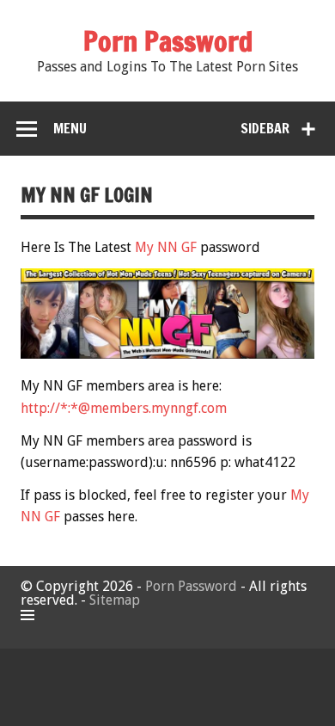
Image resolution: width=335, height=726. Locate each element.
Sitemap (114, 600)
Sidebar (265, 128)
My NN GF (166, 247)
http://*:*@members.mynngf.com (124, 408)
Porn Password (191, 586)
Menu (70, 128)
